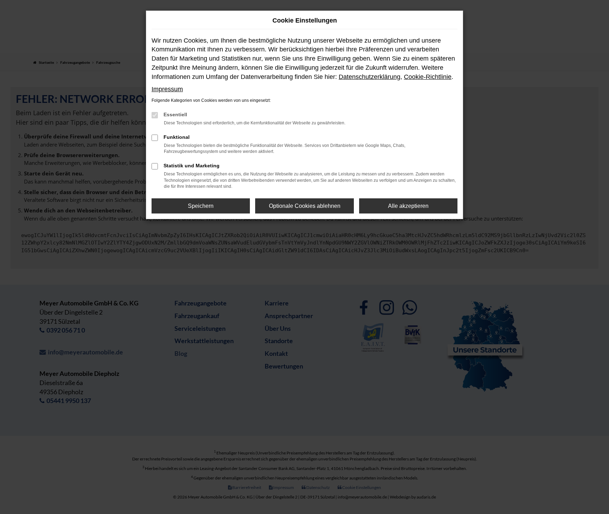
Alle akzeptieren (408, 206)
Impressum (167, 89)
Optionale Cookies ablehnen (304, 206)
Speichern (201, 206)
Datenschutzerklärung (369, 76)
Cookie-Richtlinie (427, 76)
